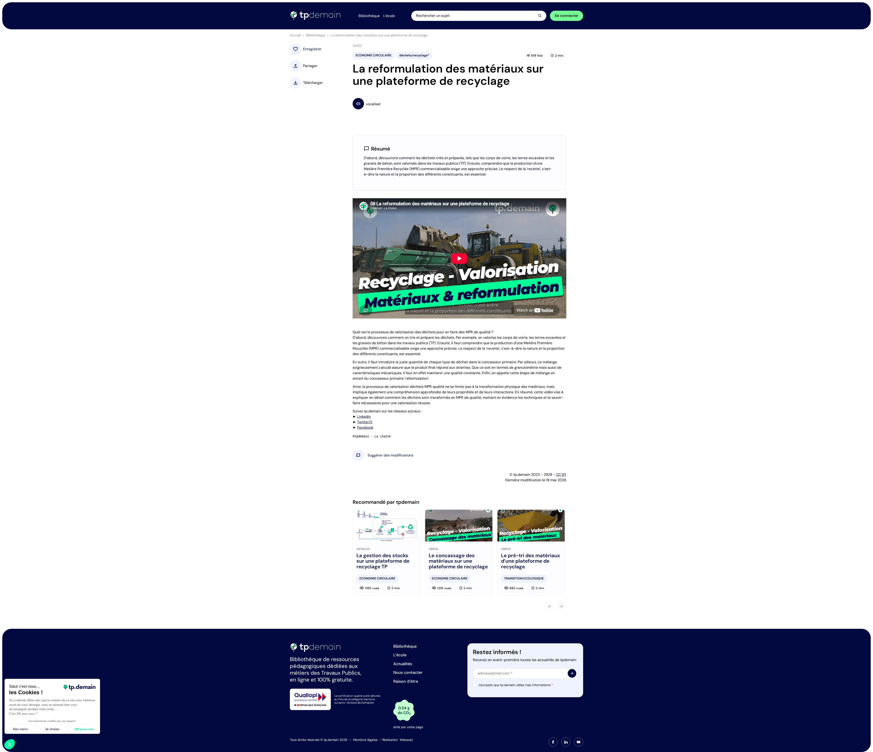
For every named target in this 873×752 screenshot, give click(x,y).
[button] (390, 455)
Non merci (20, 729)
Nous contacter (408, 672)
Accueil (295, 35)
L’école (399, 654)
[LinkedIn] (565, 742)
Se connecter (566, 15)
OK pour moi (84, 729)
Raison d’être (405, 681)
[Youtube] (578, 742)
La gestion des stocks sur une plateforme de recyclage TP (382, 561)
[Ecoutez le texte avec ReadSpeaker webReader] (459, 104)
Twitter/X (364, 422)
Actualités (402, 663)
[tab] (553, 742)
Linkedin (364, 416)
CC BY (561, 474)
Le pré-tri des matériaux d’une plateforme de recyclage (530, 561)
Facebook (365, 427)
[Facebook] (553, 742)
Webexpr (406, 740)
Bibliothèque (315, 35)
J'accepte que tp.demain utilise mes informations (515, 685)
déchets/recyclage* (414, 55)
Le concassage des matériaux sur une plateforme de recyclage (458, 561)
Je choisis (52, 729)
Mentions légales (365, 740)
